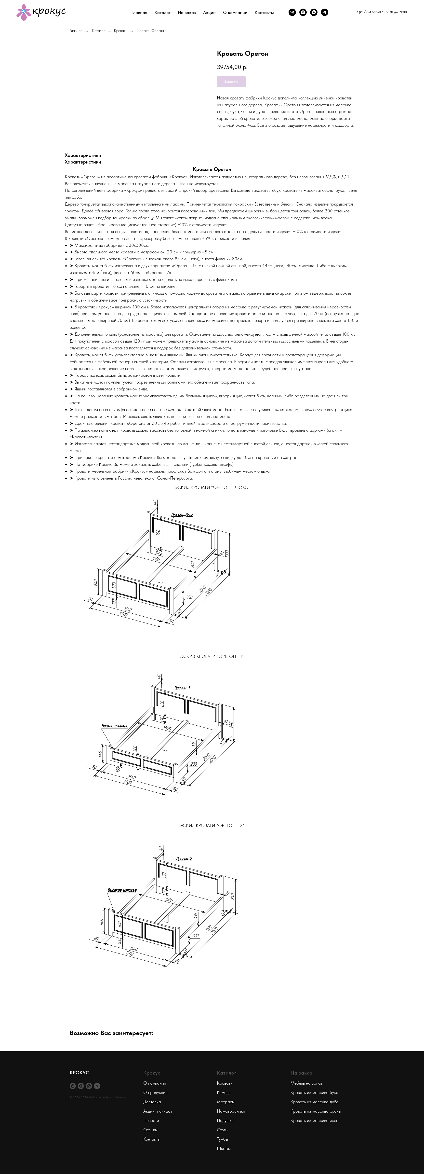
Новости (151, 1120)
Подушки (225, 1120)
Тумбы (222, 1139)
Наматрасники (231, 1111)
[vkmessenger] (73, 1086)
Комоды (224, 1092)
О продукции (155, 1092)
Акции (209, 12)
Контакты (264, 12)
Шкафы (224, 1148)
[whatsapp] (314, 12)
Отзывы (150, 1129)
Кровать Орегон (150, 30)
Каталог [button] (163, 12)
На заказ (187, 12)
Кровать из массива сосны (316, 1111)
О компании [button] (235, 12)
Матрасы (226, 1101)
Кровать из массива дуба (315, 1101)
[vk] (292, 12)
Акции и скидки (157, 1111)
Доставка (152, 1101)
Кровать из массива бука (314, 1092)
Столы (222, 1129)
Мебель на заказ (307, 1083)
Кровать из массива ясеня (315, 1120)
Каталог (98, 30)
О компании (154, 1083)
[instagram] (303, 12)
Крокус (151, 1073)
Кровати (120, 30)
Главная (139, 12)
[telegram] (324, 12)
